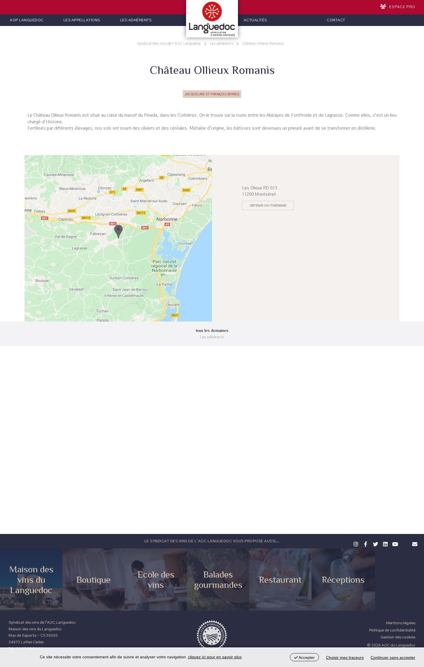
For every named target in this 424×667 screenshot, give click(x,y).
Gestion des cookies (398, 637)
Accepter (306, 657)
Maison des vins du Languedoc (31, 579)
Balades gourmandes (218, 579)
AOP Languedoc (27, 20)
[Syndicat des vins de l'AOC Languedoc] (212, 19)
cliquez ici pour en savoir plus (215, 657)
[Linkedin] (384, 543)
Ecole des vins (156, 579)
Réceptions (343, 579)
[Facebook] (365, 543)
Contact (336, 20)
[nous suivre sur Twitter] (374, 543)
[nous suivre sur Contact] (414, 543)
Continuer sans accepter (393, 657)
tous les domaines (212, 333)
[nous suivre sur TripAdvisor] (404, 540)
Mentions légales (400, 623)
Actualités (255, 20)
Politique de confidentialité (392, 630)
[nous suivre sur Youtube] (394, 543)
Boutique (93, 579)
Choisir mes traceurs (345, 657)
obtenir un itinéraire (268, 205)
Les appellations (81, 20)
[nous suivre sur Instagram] (355, 543)
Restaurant (280, 579)
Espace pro (402, 7)
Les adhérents (136, 20)
